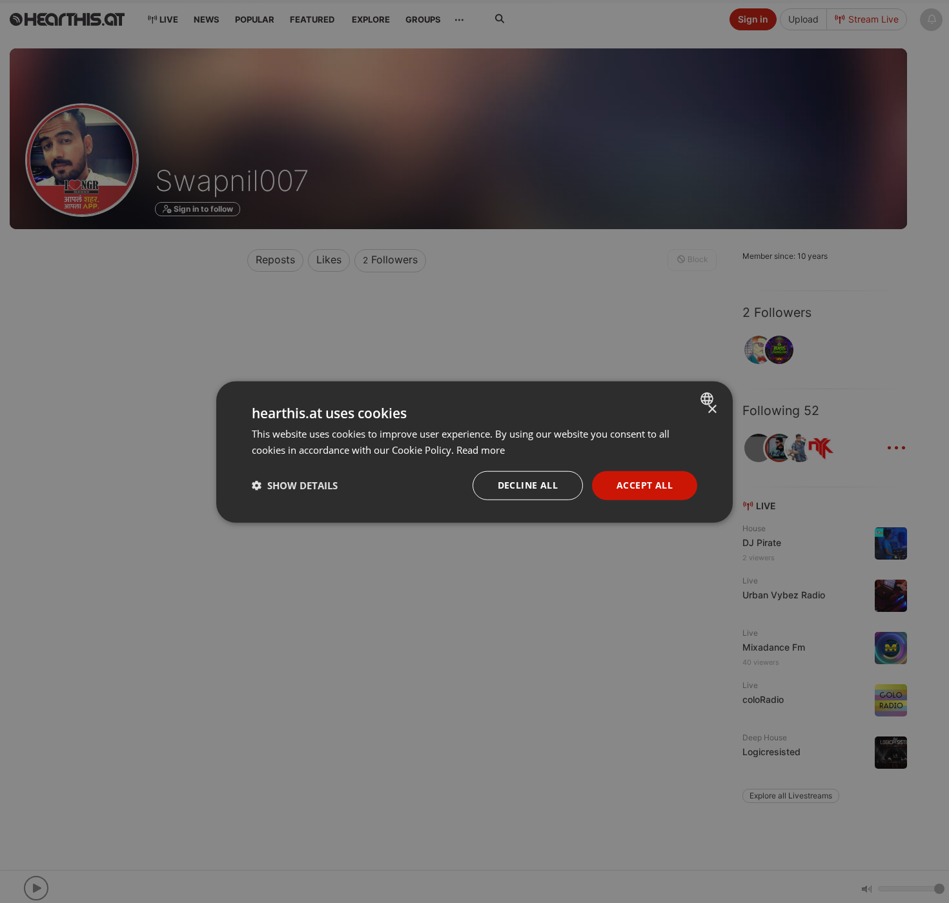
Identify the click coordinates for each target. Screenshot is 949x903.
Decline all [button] (528, 484)
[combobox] (708, 398)
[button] (295, 485)
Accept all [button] (645, 484)
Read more (480, 449)
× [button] (712, 409)
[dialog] (474, 451)
